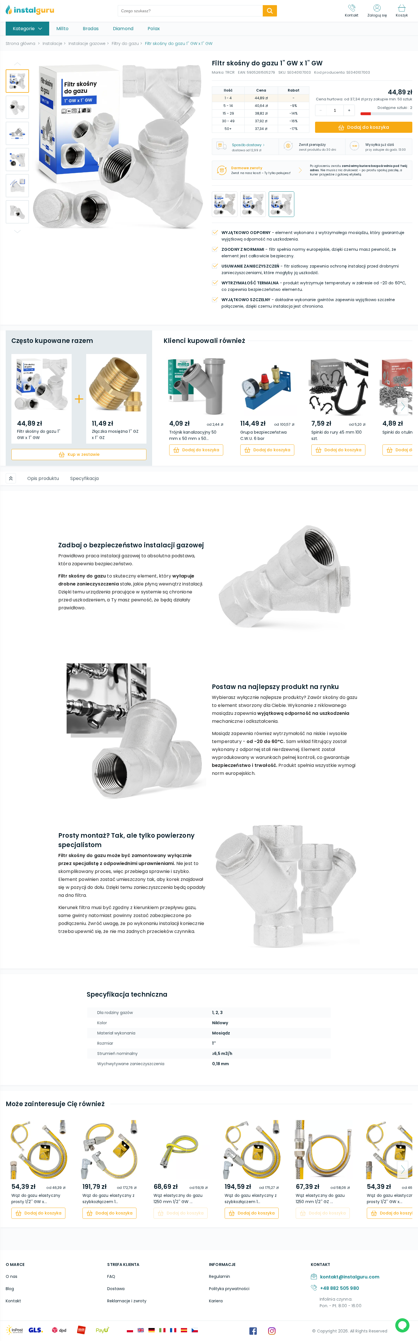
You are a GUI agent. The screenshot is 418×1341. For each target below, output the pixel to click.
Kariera (216, 1301)
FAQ (111, 1276)
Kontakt (13, 1301)
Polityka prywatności (229, 1289)
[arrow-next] (402, 406)
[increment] (320, 110)
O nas (11, 1276)
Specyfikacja (84, 478)
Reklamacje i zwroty (126, 1301)
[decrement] (349, 110)
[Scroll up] (11, 478)
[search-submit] (270, 10)
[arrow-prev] (173, 406)
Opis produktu (43, 478)
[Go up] (17, 63)
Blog (10, 1289)
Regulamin (219, 1276)
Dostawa (116, 1289)
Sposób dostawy (247, 144)
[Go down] (17, 231)
